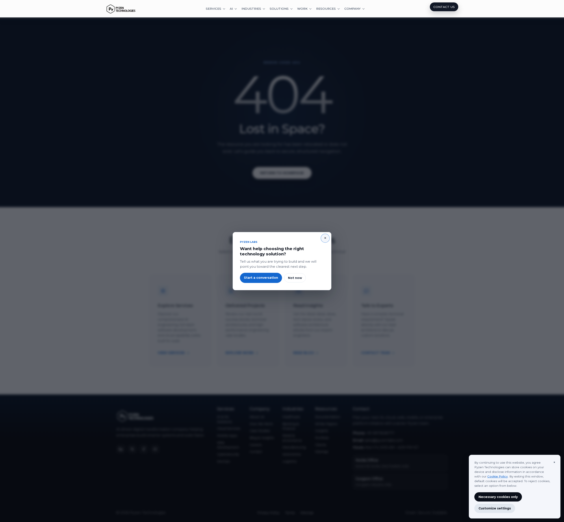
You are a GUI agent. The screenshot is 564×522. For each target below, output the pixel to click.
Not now (295, 277)
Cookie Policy (497, 476)
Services (213, 8)
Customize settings (495, 508)
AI (231, 8)
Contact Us (444, 7)
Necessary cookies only (498, 497)
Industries (251, 8)
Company (352, 8)
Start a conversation (261, 277)
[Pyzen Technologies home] (121, 9)
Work (302, 8)
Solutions (279, 8)
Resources (326, 8)
